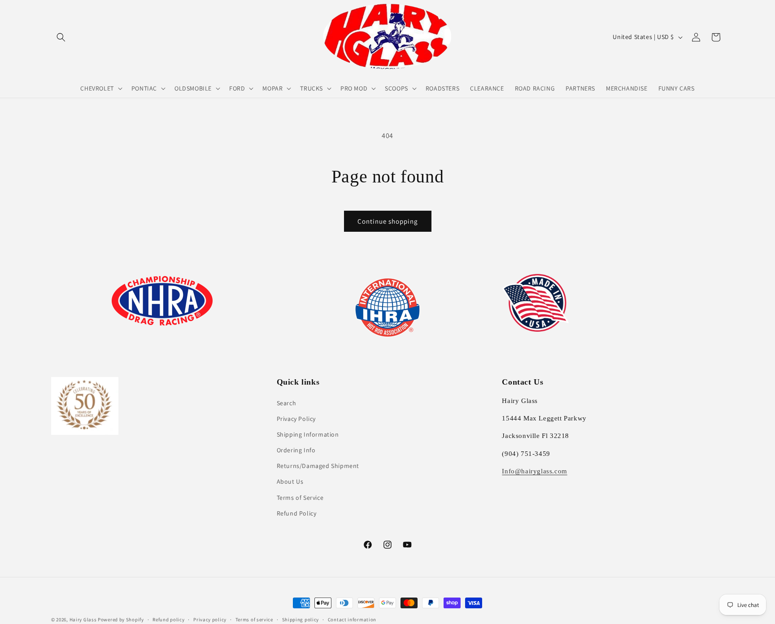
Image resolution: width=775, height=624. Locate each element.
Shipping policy (300, 619)
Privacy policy (209, 619)
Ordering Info (296, 450)
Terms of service (254, 619)
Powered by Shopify (121, 619)
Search (286, 403)
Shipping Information (308, 434)
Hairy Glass (84, 619)
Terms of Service (300, 498)
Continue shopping (387, 221)
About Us (290, 481)
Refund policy (168, 619)
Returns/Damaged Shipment (318, 466)
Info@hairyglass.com (534, 471)
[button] (61, 37)
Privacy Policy (296, 419)
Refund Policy (297, 513)
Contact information (352, 619)
